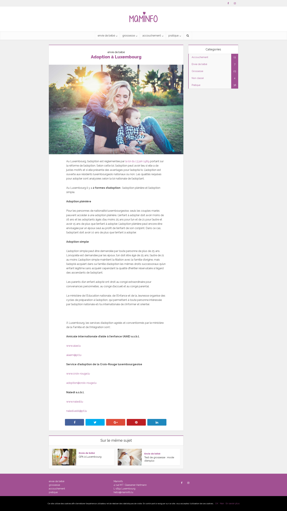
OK (216, 503)
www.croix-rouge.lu (78, 373)
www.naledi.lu (74, 401)
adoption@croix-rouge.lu (81, 382)
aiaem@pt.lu (73, 355)
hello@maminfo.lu (123, 492)
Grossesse (128, 35)
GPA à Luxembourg (90, 456)
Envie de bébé (106, 35)
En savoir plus (232, 503)
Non (222, 503)
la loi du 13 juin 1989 (137, 161)
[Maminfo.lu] (143, 15)
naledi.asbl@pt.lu (76, 410)
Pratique (173, 35)
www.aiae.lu (73, 345)
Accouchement (151, 35)
